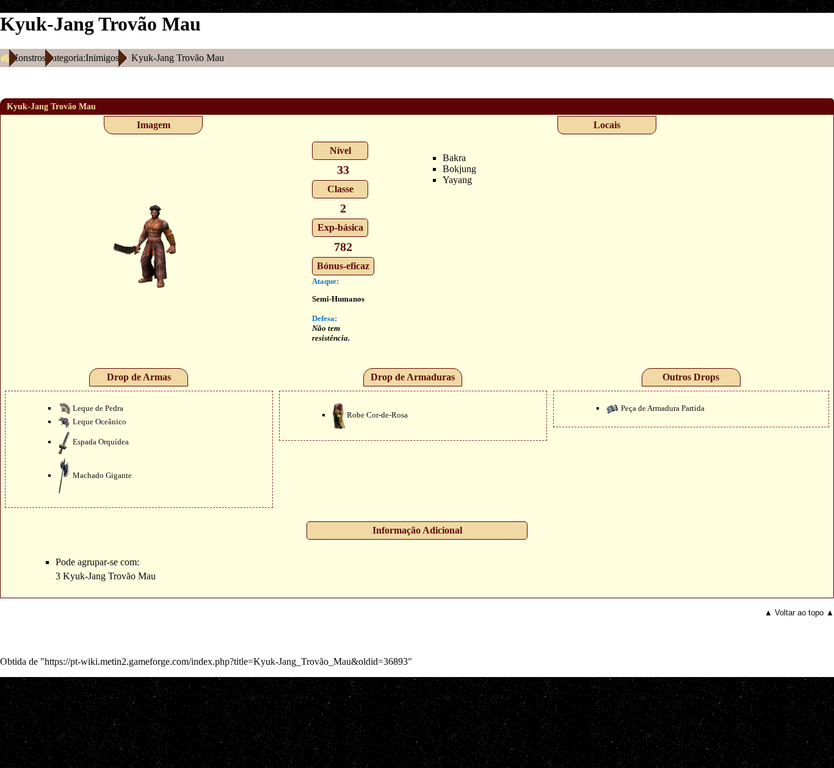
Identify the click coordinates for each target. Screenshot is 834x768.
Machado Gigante (102, 475)
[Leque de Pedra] (64, 408)
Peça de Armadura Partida (663, 408)
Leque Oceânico (99, 421)
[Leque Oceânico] (64, 421)
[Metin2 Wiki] (5, 58)
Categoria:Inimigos (82, 58)
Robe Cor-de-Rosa (377, 414)
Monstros (28, 58)
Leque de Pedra (98, 408)
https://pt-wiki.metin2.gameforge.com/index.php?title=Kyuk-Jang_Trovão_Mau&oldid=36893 (226, 661)
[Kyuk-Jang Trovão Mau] (153, 246)
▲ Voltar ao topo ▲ (799, 612)
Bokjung (459, 169)
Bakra (454, 158)
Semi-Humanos (338, 298)
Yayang (457, 180)
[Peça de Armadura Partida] (612, 408)
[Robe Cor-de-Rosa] (338, 414)
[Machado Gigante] (64, 475)
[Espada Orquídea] (64, 441)
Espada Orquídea (101, 441)
